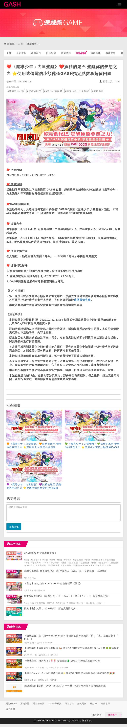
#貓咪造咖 (29, 643)
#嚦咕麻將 (54, 667)
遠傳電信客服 (82, 299)
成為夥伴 (69, 703)
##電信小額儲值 (53, 91)
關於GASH (11, 703)
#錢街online (30, 680)
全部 (8, 53)
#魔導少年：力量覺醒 (77, 91)
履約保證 (25, 703)
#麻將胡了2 (42, 667)
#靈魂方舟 (36, 563)
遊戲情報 (66, 53)
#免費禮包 (41, 565)
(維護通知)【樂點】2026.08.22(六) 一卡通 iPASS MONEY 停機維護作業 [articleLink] (65, 686)
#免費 (60, 560)
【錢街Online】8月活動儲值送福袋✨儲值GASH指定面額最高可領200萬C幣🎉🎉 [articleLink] (69, 673)
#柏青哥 (100, 565)
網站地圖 (82, 703)
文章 (20, 43)
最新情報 (21, 53)
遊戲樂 (10, 43)
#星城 (53, 560)
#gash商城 (29, 565)
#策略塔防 (66, 565)
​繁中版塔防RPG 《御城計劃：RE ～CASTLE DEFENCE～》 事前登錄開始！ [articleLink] (67, 596)
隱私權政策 (38, 703)
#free (45, 563)
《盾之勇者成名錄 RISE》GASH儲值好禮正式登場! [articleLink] (52, 583)
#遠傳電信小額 (16, 91)
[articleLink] (34, 430)
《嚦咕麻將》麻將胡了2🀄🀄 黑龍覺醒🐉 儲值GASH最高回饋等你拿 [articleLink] (62, 660)
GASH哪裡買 (55, 703)
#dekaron (36, 560)
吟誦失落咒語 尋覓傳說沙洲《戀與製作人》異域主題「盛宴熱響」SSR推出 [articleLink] (65, 571)
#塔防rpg (61, 603)
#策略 (27, 560)
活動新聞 (31, 43)
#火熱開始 (29, 603)
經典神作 (36, 53)
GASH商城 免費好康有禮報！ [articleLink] (40, 553)
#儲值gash (29, 667)
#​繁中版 (51, 603)
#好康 (88, 560)
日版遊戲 (51, 53)
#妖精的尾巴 (34, 91)
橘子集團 (10, 709)
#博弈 (64, 563)
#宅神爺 (68, 560)
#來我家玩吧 (54, 565)
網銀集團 (105, 703)
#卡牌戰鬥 (54, 563)
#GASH (54, 655)
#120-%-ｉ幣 (31, 655)
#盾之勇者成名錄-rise (34, 590)
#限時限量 (110, 560)
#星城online (98, 560)
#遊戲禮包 (73, 563)
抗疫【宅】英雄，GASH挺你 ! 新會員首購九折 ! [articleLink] (50, 608)
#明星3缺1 (44, 655)
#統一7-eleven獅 (43, 643)
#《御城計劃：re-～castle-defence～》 (86, 603)
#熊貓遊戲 (98, 91)
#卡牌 (45, 560)
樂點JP (94, 703)
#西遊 (108, 565)
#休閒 (94, 563)
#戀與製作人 (30, 578)
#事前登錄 (40, 603)
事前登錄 (111, 53)
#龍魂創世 (78, 560)
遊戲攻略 (96, 53)
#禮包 (27, 563)
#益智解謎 (84, 563)
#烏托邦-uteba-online (84, 565)
